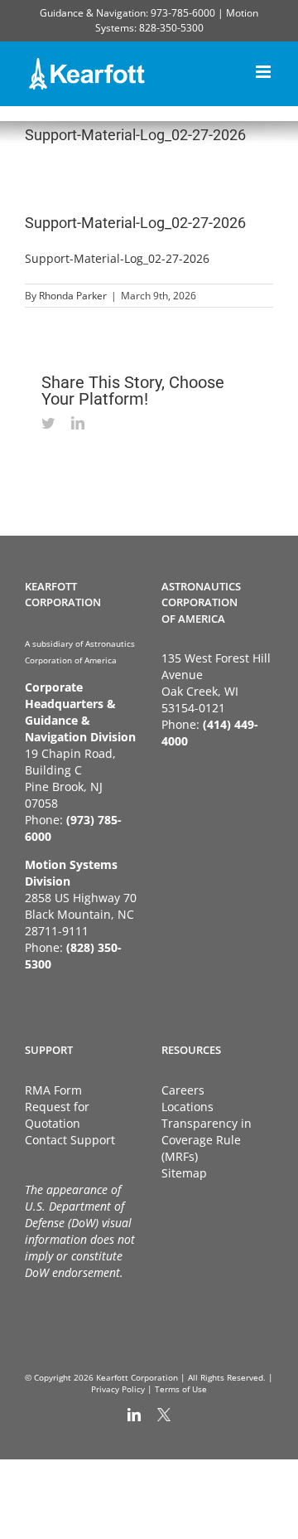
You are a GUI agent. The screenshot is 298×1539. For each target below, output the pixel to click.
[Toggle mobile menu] (264, 69)
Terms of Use (181, 1389)
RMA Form (53, 1090)
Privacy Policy (118, 1389)
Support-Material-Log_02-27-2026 (117, 258)
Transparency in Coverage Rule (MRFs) (206, 1139)
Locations (187, 1106)
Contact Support (70, 1140)
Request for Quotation (57, 1115)
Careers (182, 1090)
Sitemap (184, 1173)
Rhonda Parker (73, 296)
